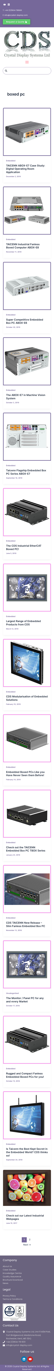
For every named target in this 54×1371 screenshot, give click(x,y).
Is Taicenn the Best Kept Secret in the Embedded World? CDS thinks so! (27, 1152)
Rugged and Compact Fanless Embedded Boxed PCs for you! (25, 1075)
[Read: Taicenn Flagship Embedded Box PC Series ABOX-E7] (27, 437)
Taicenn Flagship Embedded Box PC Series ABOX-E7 (26, 472)
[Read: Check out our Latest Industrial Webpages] (27, 1188)
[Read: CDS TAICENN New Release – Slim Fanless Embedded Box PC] (27, 889)
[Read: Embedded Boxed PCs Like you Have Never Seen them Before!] (27, 738)
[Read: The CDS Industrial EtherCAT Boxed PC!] (27, 512)
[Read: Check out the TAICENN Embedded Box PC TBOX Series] (27, 814)
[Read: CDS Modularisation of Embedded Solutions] (27, 663)
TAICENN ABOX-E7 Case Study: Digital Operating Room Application (25, 169)
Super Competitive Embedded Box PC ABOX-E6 (24, 321)
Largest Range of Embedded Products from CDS (23, 623)
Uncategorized (12, 993)
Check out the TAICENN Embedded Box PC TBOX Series (25, 849)
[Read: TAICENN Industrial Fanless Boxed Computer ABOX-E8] (27, 211)
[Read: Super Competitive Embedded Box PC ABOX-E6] (27, 286)
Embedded (10, 161)
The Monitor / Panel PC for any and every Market (25, 1000)
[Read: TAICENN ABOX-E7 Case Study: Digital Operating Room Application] (27, 132)
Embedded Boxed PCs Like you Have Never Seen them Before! (25, 773)
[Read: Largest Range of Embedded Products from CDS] (27, 588)
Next (27, 1244)
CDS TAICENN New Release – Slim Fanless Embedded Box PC (25, 924)
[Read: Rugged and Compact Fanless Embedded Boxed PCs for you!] (27, 1040)
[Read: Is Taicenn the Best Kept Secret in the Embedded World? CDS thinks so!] (27, 1115)
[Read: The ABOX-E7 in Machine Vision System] (27, 361)
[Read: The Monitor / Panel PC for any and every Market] (27, 964)
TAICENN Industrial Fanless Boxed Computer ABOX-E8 (23, 246)
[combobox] (27, 70)
